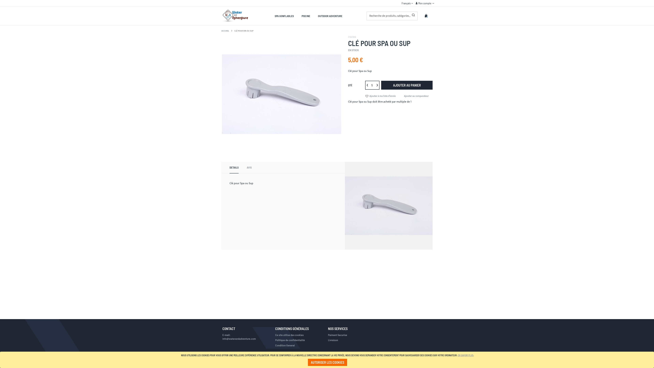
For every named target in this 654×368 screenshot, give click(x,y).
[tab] (234, 167)
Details (234, 167)
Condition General (285, 345)
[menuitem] (286, 16)
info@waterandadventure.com (239, 338)
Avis (249, 167)
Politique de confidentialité (290, 340)
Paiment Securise (337, 334)
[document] (327, 360)
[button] (407, 3)
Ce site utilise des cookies (289, 334)
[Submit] (413, 14)
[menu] (309, 16)
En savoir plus (465, 355)
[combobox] (392, 16)
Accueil (225, 31)
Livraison (333, 340)
